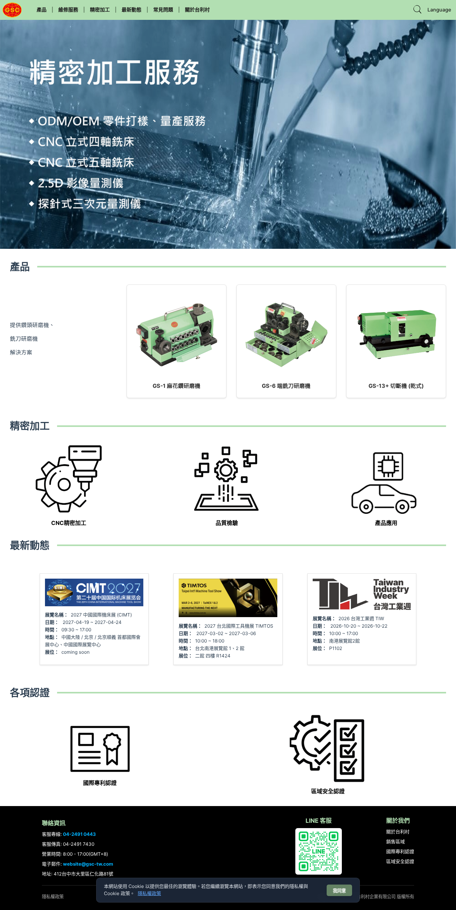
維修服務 (68, 10)
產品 (42, 10)
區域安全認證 (400, 861)
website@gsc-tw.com (88, 864)
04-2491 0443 (79, 834)
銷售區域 (395, 842)
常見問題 (163, 10)
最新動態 (131, 10)
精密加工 (100, 10)
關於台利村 (197, 10)
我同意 (339, 890)
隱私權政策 (53, 896)
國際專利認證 (400, 851)
